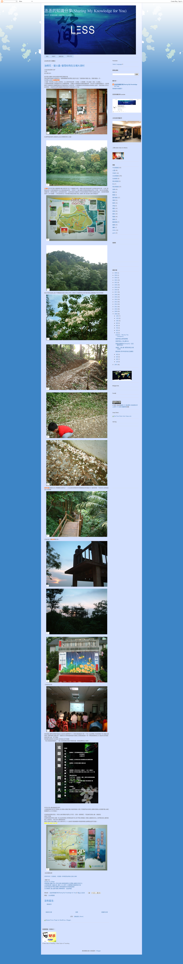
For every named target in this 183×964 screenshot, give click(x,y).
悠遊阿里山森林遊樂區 (122, 338)
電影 (113, 208)
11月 (117, 318)
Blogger (98, 951)
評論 (113, 205)
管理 (113, 211)
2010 (116, 309)
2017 (116, 292)
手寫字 (53, 56)
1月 (117, 361)
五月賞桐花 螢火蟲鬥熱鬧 (51, 888)
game (114, 233)
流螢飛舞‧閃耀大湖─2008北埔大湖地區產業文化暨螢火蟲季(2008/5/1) (63, 883)
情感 (113, 200)
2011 (116, 306)
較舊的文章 (105, 912)
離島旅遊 (114, 222)
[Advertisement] (125, 457)
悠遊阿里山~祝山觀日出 (122, 341)
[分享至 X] (96, 893)
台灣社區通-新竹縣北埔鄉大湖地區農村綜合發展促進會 (59, 886)
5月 (117, 333)
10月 (117, 320)
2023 (116, 277)
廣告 (113, 214)
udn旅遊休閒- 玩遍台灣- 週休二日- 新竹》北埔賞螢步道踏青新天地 (62, 885)
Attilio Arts (69, 56)
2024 (116, 275)
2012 (116, 304)
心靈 (113, 170)
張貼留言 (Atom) (78, 916)
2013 (116, 302)
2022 (116, 280)
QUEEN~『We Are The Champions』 (122, 335)
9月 (117, 323)
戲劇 (113, 219)
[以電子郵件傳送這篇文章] (92, 893)
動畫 (113, 195)
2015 (116, 297)
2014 (116, 299)
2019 (116, 287)
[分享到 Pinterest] (100, 893)
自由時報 (68, 888)
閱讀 (113, 216)
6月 (117, 330)
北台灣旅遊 (51, 895)
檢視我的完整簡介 (117, 88)
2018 (116, 289)
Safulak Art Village (49, 881)
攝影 (113, 227)
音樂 (113, 189)
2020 (116, 285)
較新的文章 (49, 912)
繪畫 (113, 225)
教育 (113, 203)
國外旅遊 (114, 197)
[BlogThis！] (94, 893)
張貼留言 (49, 904)
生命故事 (114, 178)
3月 (117, 357)
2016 (116, 294)
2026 (116, 273)
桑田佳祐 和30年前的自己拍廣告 (124, 351)
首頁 (47, 56)
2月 (117, 359)
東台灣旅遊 (115, 181)
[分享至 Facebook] (98, 893)
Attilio (114, 230)
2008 (116, 314)
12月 (117, 316)
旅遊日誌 (61, 56)
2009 (116, 311)
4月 (117, 354)
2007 (116, 364)
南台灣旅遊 (115, 186)
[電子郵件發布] (88, 892)
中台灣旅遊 (115, 167)
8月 (117, 325)
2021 (116, 282)
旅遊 (113, 192)
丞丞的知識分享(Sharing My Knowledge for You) (85, 10)
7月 (117, 328)
